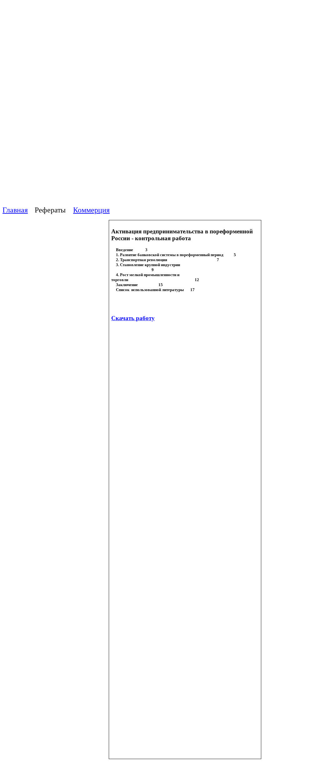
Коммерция (91, 210)
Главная (15, 210)
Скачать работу (133, 318)
